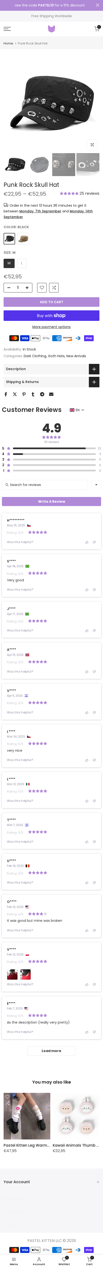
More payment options (51, 326)
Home (8, 43)
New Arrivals (76, 356)
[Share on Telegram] (42, 394)
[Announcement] (49, 5)
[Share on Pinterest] (24, 394)
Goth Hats (56, 356)
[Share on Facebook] (6, 394)
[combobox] (96, 485)
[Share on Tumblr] (33, 394)
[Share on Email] (51, 394)
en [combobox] (78, 410)
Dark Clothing (35, 356)
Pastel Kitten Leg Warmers (28, 1145)
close (97, 5)
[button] (79, 194)
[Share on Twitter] (15, 394)
